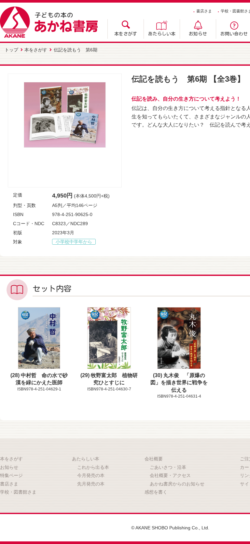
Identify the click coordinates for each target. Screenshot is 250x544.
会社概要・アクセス (170, 475)
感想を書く (156, 492)
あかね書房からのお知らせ (177, 483)
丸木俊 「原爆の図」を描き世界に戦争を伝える (179, 383)
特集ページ (11, 475)
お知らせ (198, 34)
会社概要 (154, 458)
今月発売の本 (90, 475)
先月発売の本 (90, 483)
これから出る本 (93, 467)
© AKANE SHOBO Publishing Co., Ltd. (170, 527)
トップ (11, 49)
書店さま (204, 11)
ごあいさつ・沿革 (168, 467)
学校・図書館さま (18, 492)
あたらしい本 (161, 34)
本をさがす (125, 34)
